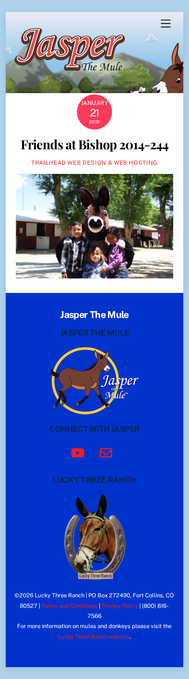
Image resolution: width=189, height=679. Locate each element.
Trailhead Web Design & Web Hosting (94, 162)
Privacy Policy (120, 606)
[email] (107, 451)
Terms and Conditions (69, 606)
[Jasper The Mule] (74, 77)
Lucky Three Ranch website (94, 636)
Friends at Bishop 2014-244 (95, 144)
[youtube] (79, 451)
